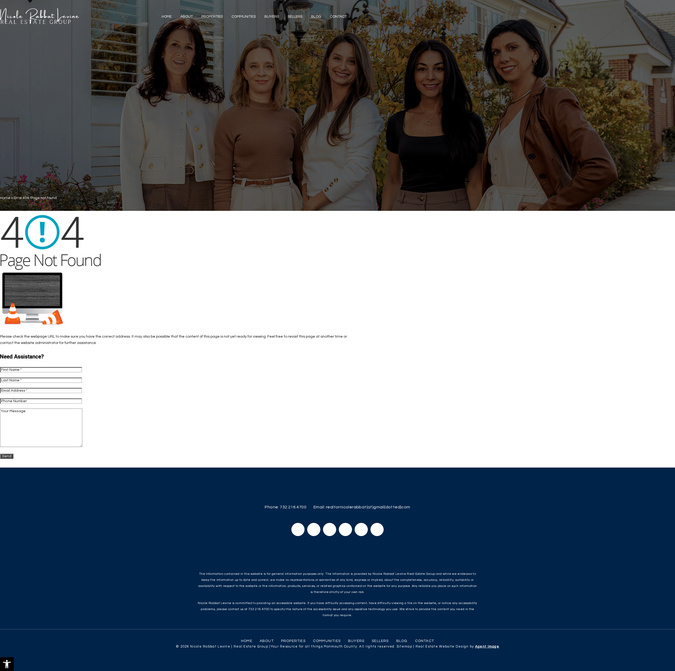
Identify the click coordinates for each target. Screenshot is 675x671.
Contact (338, 16)
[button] (7, 664)
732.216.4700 (293, 507)
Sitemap (404, 646)
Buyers (271, 16)
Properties (212, 16)
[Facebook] (298, 529)
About (186, 16)
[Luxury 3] (39, 16)
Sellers (295, 16)
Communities (244, 16)
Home (167, 16)
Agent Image (487, 646)
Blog (316, 16)
